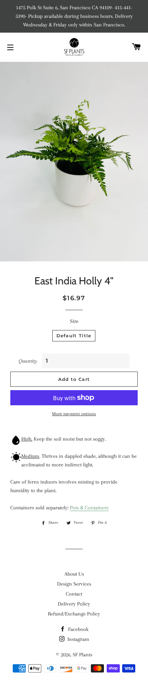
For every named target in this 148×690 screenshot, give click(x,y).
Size (74, 321)
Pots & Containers (89, 508)
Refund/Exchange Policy (74, 614)
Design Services (74, 584)
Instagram (77, 639)
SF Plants (82, 655)
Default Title (74, 335)
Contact (74, 594)
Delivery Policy (74, 604)
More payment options (74, 413)
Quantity (28, 361)
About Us (74, 574)
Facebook (77, 629)
